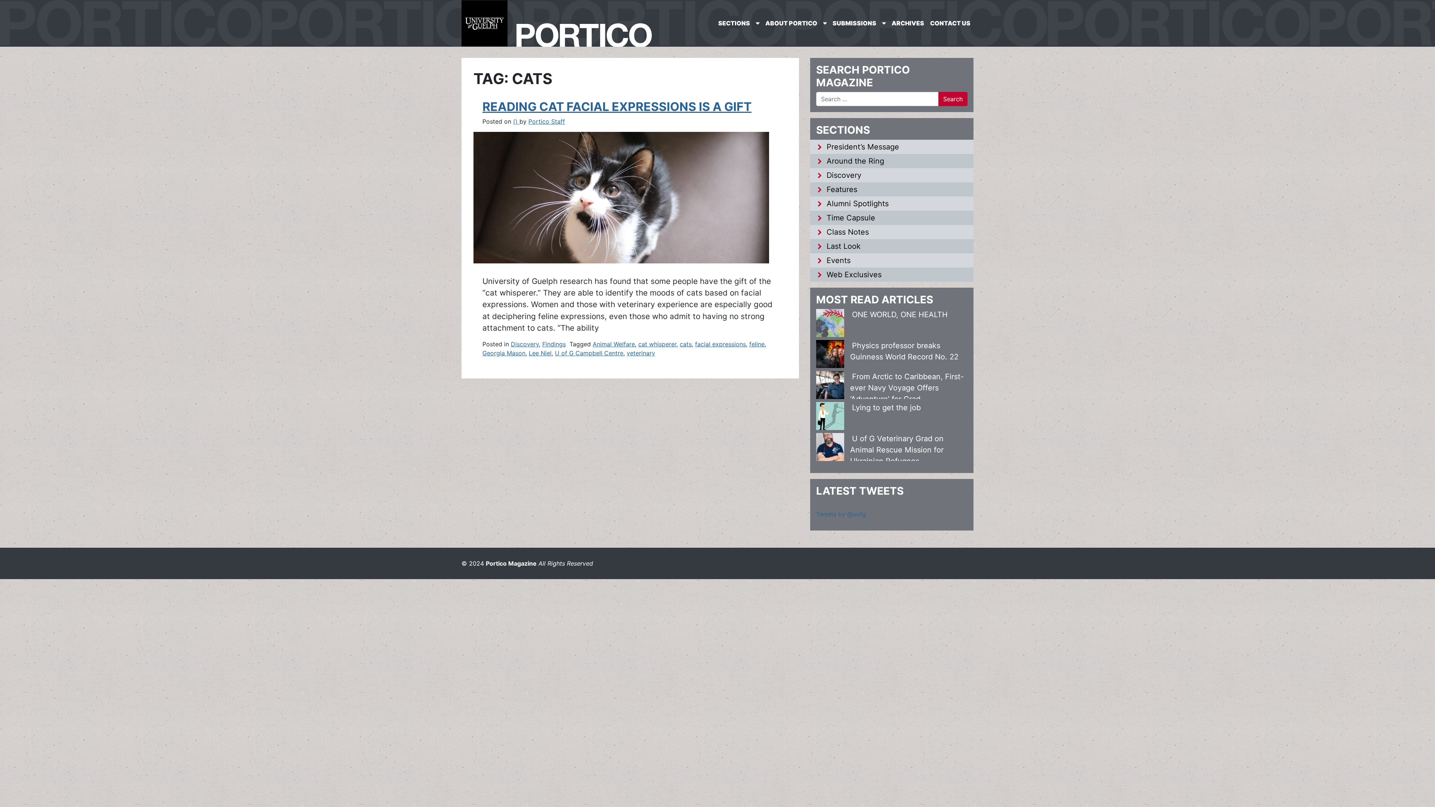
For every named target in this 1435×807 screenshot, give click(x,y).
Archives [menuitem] (908, 23)
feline (757, 344)
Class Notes (848, 232)
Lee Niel (540, 353)
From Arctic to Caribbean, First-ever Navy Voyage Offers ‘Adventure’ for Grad (907, 388)
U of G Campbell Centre (589, 353)
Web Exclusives (854, 274)
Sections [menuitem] (734, 23)
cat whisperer (657, 344)
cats (686, 344)
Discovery (525, 344)
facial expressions (720, 344)
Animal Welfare (614, 344)
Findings (554, 344)
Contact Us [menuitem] (950, 23)
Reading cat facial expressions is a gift (617, 106)
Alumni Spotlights (858, 203)
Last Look (844, 246)
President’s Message (863, 146)
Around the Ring (855, 161)
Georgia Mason (503, 353)
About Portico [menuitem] (791, 23)
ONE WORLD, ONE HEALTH (900, 314)
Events (839, 260)
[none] (738, 23)
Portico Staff (546, 121)
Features (842, 189)
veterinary (641, 353)
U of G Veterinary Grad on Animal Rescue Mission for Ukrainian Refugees (897, 450)
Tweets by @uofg (841, 514)
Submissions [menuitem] (854, 23)
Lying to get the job (886, 407)
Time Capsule (851, 217)
